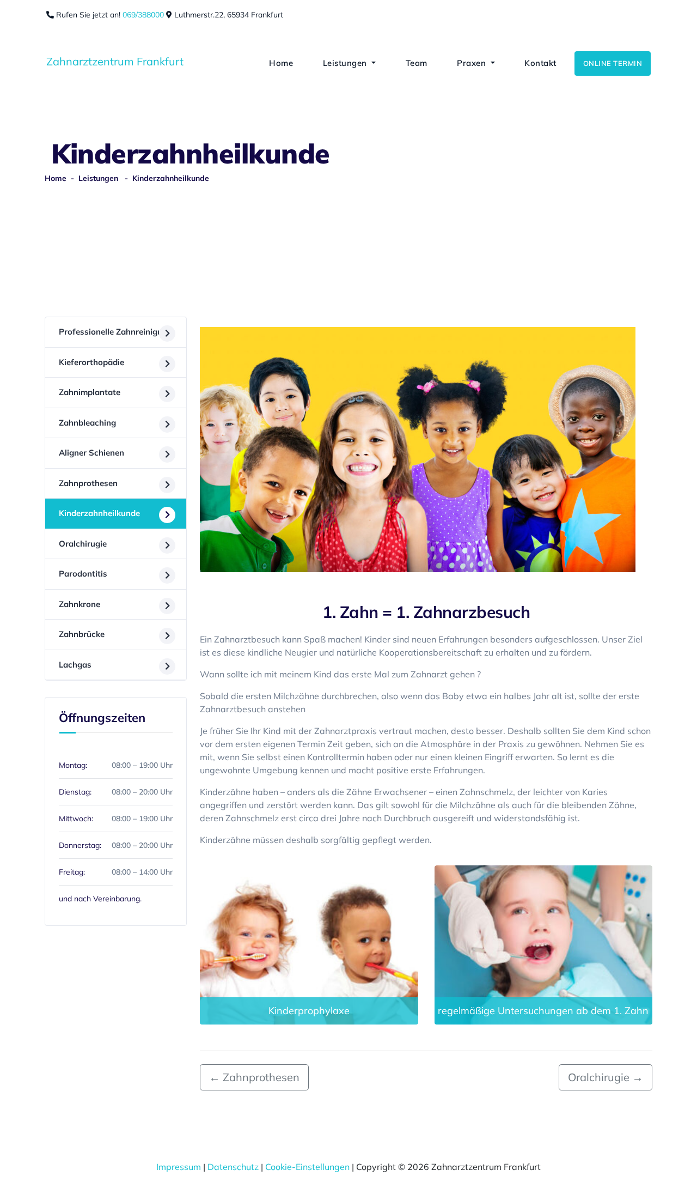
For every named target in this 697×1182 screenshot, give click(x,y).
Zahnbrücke (82, 634)
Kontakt (539, 63)
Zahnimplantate (89, 392)
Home (280, 63)
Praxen (471, 63)
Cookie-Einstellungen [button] (307, 1166)
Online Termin (613, 63)
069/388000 (144, 15)
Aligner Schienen (91, 452)
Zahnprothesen (88, 483)
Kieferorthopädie (91, 362)
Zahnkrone (79, 604)
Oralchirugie (83, 543)
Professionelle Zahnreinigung (115, 331)
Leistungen (344, 63)
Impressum (178, 1166)
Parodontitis (83, 573)
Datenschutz (233, 1166)
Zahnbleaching (87, 422)
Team (415, 63)
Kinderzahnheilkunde (99, 513)
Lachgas (75, 664)
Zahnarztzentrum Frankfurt (115, 61)
